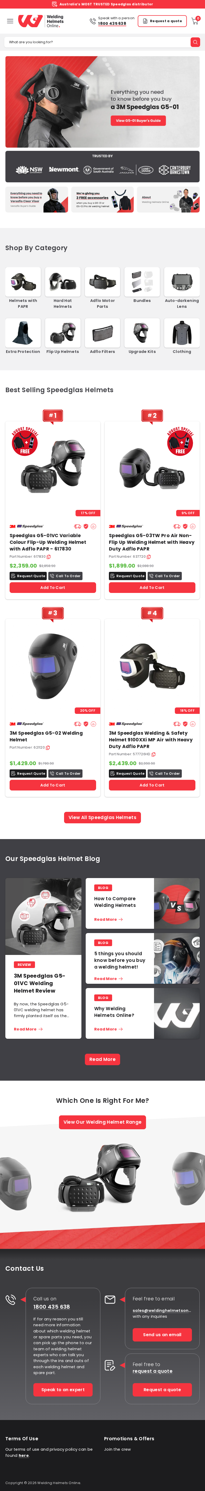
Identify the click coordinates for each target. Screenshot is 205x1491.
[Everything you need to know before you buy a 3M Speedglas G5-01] (102, 102)
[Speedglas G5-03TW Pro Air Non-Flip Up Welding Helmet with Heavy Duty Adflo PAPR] (152, 468)
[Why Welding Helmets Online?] (177, 1013)
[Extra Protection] (23, 333)
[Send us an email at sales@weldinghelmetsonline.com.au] (110, 1299)
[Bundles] (142, 282)
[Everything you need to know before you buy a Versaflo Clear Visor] (36, 200)
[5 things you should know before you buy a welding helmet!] (177, 960)
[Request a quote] (110, 1365)
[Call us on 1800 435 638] (10, 1299)
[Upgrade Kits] (142, 333)
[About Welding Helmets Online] (168, 200)
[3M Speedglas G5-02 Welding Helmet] (52, 666)
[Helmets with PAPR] (23, 282)
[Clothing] (182, 333)
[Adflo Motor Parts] (102, 282)
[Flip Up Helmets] (63, 333)
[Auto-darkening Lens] (182, 282)
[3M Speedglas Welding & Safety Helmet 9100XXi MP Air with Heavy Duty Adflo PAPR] (152, 666)
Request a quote (166, 21)
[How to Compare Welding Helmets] (177, 903)
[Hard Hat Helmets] (63, 282)
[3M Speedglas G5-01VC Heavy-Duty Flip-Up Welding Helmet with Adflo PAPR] (52, 468)
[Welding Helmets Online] (41, 21)
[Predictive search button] (195, 42)
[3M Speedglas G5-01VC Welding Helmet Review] (43, 916)
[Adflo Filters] (102, 333)
